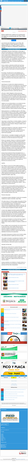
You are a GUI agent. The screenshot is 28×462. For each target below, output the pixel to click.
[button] (3, 339)
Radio (3, 440)
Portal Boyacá (3, 445)
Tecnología (3, 437)
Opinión (5, 439)
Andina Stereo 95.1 (4, 446)
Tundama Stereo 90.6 (4, 444)
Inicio (2, 26)
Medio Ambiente (3, 438)
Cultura (2, 436)
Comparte (14, 40)
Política (2, 439)
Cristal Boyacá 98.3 (4, 447)
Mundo (2, 435)
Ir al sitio (14, 405)
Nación (2, 434)
